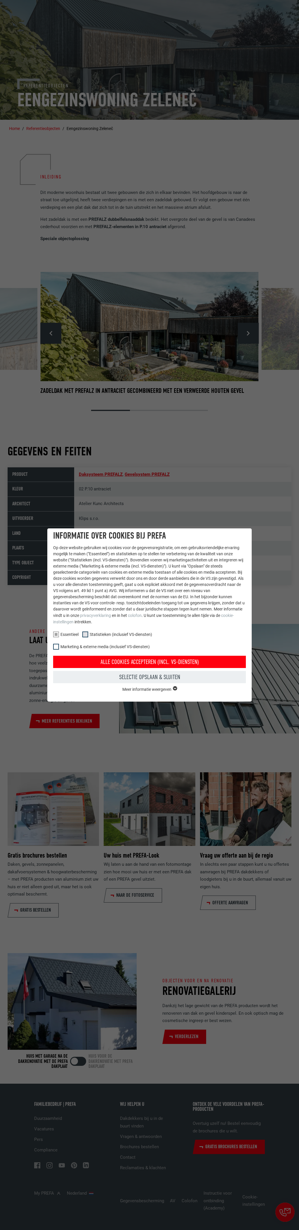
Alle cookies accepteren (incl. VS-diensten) (149, 662)
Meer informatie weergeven (147, 689)
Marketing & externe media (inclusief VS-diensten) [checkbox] (105, 646)
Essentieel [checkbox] (69, 634)
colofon (135, 615)
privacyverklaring (95, 615)
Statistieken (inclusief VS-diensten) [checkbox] (121, 634)
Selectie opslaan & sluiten (149, 677)
